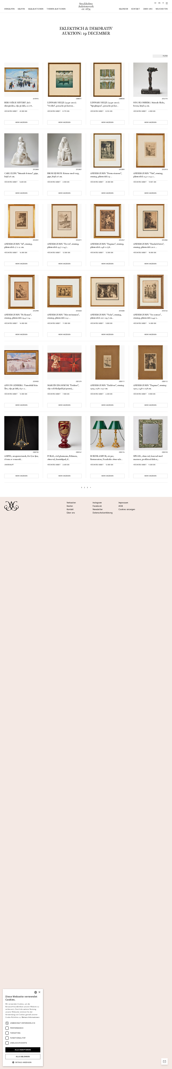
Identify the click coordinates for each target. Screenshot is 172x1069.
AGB (121, 506)
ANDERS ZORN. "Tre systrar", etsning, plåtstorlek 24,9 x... (147, 316)
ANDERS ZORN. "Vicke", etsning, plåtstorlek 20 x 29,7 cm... (105, 316)
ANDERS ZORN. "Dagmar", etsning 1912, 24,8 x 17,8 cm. (149, 387)
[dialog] (23, 1027)
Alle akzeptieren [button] (23, 1050)
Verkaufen (9, 9)
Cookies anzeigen (127, 510)
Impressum (123, 503)
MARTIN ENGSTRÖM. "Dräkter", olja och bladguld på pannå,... (63, 387)
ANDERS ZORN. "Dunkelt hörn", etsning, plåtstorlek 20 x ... (148, 245)
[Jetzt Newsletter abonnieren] (164, 1061)
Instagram (97, 503)
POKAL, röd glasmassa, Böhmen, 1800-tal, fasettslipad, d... (62, 458)
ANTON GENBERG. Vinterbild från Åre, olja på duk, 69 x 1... (21, 387)
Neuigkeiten (162, 9)
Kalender (123, 9)
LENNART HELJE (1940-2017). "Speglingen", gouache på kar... (105, 104)
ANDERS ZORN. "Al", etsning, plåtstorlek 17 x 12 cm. (18, 245)
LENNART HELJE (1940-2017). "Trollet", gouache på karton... (62, 104)
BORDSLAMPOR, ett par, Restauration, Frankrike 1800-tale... (106, 458)
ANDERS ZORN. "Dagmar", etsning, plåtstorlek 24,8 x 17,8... (107, 245)
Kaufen (21, 9)
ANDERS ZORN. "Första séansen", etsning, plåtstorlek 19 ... (106, 175)
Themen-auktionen (56, 9)
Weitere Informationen (30, 1017)
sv (155, 3)
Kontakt (135, 9)
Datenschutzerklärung (102, 513)
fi (163, 3)
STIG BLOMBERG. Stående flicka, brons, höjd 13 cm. (149, 104)
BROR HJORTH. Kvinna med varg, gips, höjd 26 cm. (63, 175)
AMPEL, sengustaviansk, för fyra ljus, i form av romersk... (21, 458)
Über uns (148, 9)
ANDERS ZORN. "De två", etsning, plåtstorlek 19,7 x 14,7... (63, 245)
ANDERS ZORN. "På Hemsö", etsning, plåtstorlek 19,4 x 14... (18, 316)
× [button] (39, 992)
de (167, 3)
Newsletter (98, 510)
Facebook (97, 506)
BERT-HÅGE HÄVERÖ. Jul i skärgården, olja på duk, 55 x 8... (18, 104)
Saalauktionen (36, 9)
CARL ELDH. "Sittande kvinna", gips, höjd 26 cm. (21, 175)
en (159, 3)
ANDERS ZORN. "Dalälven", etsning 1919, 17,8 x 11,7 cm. (107, 387)
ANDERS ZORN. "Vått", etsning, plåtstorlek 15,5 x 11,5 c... (148, 175)
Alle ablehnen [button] (23, 1056)
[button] (22, 1062)
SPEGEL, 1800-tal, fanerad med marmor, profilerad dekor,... (147, 458)
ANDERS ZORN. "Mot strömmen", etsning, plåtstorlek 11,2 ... (63, 316)
